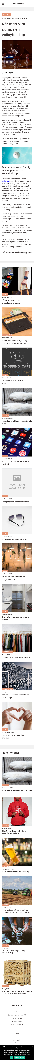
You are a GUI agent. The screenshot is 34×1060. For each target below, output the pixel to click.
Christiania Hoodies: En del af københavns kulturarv (14, 832)
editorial (4, 294)
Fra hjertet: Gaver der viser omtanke (13, 736)
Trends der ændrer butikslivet (14, 539)
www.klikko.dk (18, 1024)
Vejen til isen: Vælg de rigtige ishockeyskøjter (14, 952)
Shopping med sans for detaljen (15, 501)
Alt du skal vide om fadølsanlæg (15, 872)
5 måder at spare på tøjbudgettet (16, 657)
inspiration (6, 14)
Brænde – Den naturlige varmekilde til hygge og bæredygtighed (17, 992)
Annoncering (17, 1040)
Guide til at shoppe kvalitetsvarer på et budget (16, 696)
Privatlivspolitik (19, 1057)
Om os (17, 1043)
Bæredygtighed (7, 335)
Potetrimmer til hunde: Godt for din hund (17, 422)
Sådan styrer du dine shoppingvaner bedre (11, 301)
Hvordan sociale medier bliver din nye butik (16, 462)
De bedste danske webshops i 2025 (14, 382)
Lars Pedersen (23, 18)
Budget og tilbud (7, 651)
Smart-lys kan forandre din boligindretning (13, 578)
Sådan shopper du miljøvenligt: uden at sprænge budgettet (15, 342)
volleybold (6, 181)
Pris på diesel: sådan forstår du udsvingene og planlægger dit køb (16, 911)
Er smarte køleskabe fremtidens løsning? (15, 618)
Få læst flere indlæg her (17, 252)
